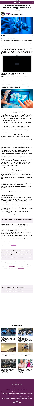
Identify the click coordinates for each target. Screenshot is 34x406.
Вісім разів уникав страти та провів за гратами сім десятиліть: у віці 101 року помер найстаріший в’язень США (25, 354)
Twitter (15, 262)
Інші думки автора (5, 286)
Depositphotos (13, 245)
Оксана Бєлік (8, 13)
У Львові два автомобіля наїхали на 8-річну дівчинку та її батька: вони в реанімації (8, 339)
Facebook (10, 262)
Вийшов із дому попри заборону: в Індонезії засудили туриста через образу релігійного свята (8, 354)
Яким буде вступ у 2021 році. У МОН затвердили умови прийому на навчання (16, 250)
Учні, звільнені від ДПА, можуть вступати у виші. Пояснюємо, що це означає (15, 257)
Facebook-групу (12, 266)
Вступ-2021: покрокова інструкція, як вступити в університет (12, 289)
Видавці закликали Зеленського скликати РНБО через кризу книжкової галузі (7, 370)
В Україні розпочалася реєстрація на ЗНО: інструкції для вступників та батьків (16, 252)
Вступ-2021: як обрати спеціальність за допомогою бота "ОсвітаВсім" (13, 287)
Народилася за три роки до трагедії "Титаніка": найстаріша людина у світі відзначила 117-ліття (25, 370)
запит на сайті (17, 87)
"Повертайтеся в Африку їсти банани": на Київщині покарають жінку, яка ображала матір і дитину (25, 339)
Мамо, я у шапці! (21, 268)
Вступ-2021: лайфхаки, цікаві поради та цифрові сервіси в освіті (12, 291)
